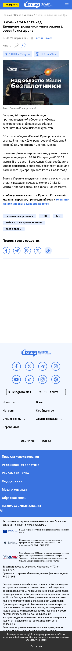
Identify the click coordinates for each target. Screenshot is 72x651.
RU (23, 45)
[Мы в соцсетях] (16, 366)
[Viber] (27, 250)
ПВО (44, 216)
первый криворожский (19, 216)
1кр (58, 216)
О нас (39, 402)
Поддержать (11, 5)
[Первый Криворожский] (38, 5)
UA (16, 45)
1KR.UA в (20, 54)
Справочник (11, 427)
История (8, 410)
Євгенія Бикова (43, 38)
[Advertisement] (36, 298)
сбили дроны (13, 229)
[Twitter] (37, 250)
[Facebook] (6, 250)
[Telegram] (16, 250)
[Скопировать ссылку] (48, 250)
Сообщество (45, 410)
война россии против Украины (24, 222)
